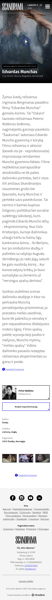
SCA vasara (44, 529)
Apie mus (7, 509)
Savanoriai (34, 519)
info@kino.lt (30, 568)
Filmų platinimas (13, 515)
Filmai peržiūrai (29, 515)
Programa (31, 529)
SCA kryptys (25, 512)
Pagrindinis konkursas (22, 509)
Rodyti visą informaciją (26, 406)
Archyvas (45, 519)
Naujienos (20, 529)
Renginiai (37, 512)
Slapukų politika (26, 581)
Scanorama (8, 529)
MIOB (45, 512)
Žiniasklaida (22, 519)
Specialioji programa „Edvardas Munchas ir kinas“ (19, 66)
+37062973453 (30, 565)
